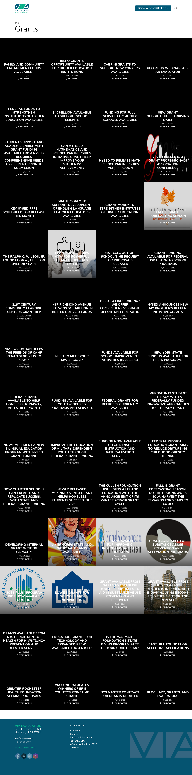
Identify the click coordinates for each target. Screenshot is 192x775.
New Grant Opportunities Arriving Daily (168, 116)
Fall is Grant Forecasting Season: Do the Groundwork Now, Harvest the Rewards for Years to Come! (167, 495)
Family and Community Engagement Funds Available (24, 68)
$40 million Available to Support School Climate (72, 116)
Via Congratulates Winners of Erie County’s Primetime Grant (72, 690)
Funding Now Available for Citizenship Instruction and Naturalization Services (120, 448)
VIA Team (75, 730)
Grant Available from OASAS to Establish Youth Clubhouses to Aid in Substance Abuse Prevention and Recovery (120, 591)
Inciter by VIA (77, 741)
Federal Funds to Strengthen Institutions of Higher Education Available (24, 114)
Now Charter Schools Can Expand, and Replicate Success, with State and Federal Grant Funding (24, 496)
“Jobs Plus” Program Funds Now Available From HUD (24, 596)
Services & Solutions (81, 737)
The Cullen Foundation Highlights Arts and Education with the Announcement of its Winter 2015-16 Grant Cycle (120, 495)
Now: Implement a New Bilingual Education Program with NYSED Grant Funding (24, 450)
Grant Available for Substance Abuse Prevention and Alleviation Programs (168, 546)
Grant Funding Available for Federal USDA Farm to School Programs (167, 258)
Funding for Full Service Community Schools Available (120, 116)
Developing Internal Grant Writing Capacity (24, 548)
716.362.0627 (23, 742)
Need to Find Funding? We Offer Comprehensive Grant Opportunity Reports (120, 306)
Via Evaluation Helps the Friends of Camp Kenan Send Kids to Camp (24, 354)
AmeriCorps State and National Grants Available (72, 548)
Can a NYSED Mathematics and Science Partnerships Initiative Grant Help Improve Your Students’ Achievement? (72, 157)
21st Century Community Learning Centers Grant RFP (23, 308)
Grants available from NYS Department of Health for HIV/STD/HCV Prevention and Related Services (24, 640)
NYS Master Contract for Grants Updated (120, 694)
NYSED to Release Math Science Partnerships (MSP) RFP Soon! (120, 164)
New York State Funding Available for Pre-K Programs (167, 356)
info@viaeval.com (25, 738)
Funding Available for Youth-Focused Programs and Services (72, 404)
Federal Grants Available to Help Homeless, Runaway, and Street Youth (24, 402)
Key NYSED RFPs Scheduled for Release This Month (24, 212)
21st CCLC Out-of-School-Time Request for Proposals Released (120, 258)
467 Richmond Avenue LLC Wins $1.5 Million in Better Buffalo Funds (72, 308)
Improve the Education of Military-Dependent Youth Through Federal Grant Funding (72, 450)
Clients (74, 734)
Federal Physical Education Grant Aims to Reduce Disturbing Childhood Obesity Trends (168, 448)
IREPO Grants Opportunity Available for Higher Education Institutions (72, 66)
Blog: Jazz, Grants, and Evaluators (168, 694)
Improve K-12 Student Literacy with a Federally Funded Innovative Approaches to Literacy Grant (168, 400)
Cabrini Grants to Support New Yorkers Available (120, 68)
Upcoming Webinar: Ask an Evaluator (168, 70)
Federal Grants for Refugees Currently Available (120, 404)
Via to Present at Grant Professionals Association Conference (168, 162)
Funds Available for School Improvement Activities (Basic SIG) (120, 356)
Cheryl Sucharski (25, 127)
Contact (74, 747)
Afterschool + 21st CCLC (83, 744)
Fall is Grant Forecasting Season (168, 214)
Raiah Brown (25, 79)
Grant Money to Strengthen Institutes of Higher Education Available (120, 210)
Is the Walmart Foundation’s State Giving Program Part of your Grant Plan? (120, 642)
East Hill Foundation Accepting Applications (168, 646)
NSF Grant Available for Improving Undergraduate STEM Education (120, 546)
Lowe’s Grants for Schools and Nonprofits (72, 596)
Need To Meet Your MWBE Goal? (72, 358)
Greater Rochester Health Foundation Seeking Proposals (24, 692)
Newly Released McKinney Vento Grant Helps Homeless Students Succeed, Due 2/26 (71, 496)
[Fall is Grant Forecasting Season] (168, 206)
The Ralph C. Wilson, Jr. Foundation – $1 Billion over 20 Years (24, 260)
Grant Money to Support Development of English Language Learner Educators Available (72, 208)
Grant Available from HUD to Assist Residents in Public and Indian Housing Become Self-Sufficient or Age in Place (168, 591)
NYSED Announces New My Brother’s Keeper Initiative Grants (167, 308)
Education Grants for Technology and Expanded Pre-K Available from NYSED (72, 642)
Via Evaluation (121, 79)
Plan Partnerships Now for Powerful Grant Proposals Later (71, 258)
